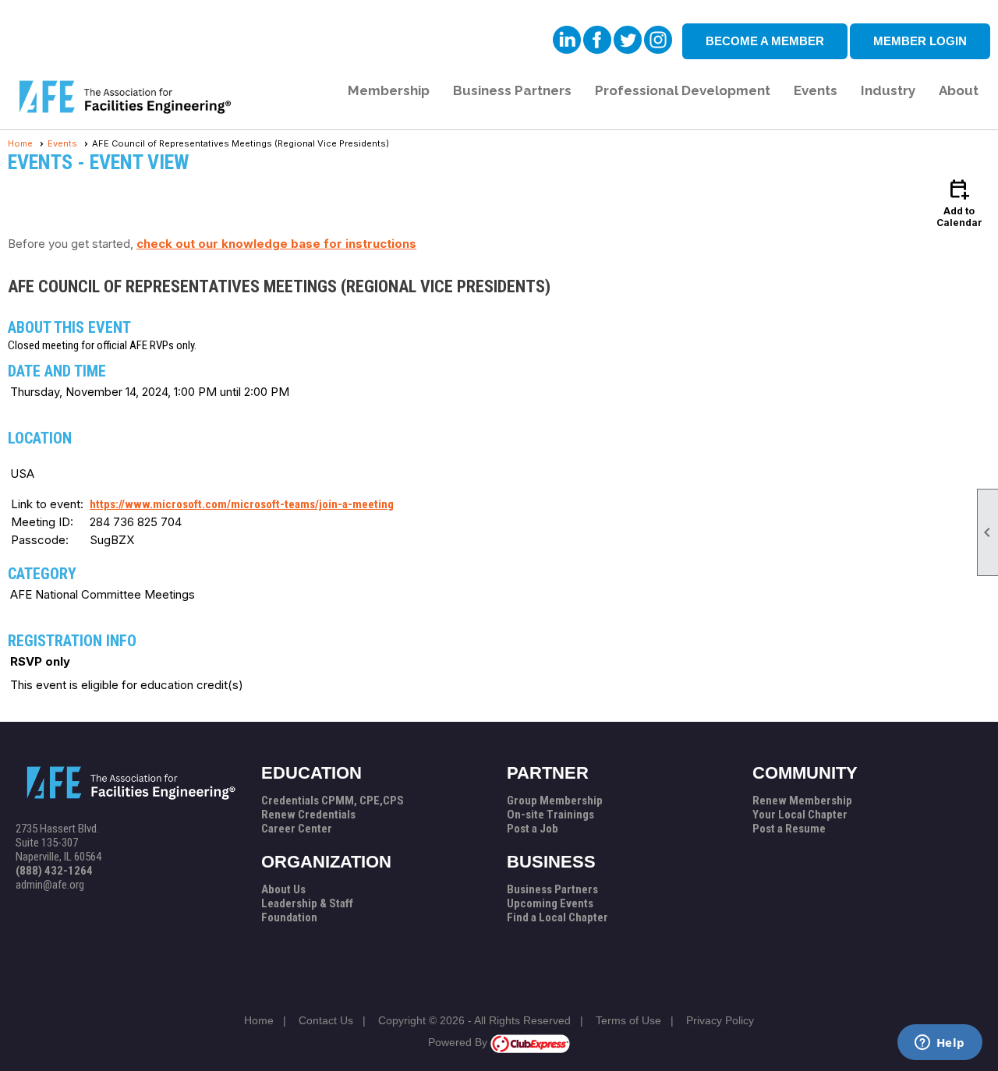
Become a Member (765, 41)
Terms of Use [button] (628, 1020)
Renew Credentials (308, 815)
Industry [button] (888, 90)
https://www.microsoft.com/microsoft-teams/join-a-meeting (242, 504)
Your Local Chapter (800, 815)
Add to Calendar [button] (959, 202)
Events (62, 143)
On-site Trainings (550, 815)
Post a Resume (789, 829)
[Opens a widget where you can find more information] (939, 1043)
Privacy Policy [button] (720, 1020)
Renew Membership (802, 801)
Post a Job (532, 829)
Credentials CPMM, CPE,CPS (332, 801)
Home (20, 143)
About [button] (959, 90)
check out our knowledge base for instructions (276, 243)
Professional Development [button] (682, 90)
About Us (283, 889)
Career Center (296, 829)
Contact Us (326, 1020)
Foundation (289, 917)
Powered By (459, 1042)
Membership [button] (389, 90)
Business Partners (552, 889)
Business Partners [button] (512, 90)
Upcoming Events (550, 903)
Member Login (920, 41)
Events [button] (815, 90)
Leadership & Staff (307, 903)
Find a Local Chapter (557, 917)
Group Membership (555, 801)
